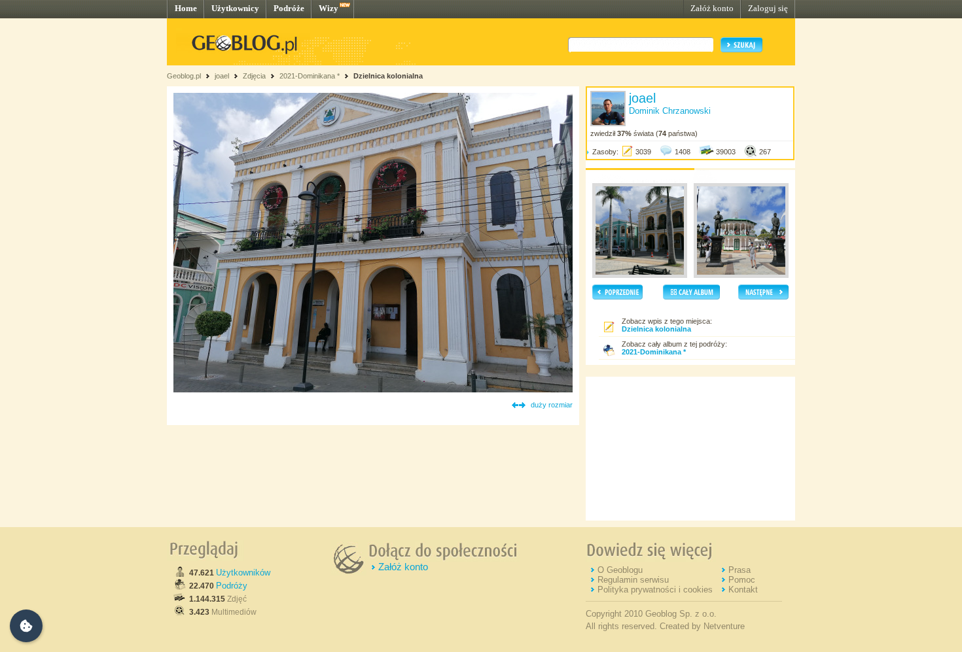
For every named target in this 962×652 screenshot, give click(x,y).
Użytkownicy (235, 8)
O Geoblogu (620, 570)
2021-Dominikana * (309, 76)
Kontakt (743, 589)
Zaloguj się (768, 8)
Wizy (328, 8)
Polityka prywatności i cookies (655, 589)
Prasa (739, 570)
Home (186, 8)
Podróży (231, 586)
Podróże (289, 8)
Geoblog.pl (184, 76)
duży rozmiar (552, 405)
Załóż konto (712, 8)
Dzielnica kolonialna (388, 76)
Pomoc (741, 580)
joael (222, 76)
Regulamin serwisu (633, 580)
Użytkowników (243, 572)
